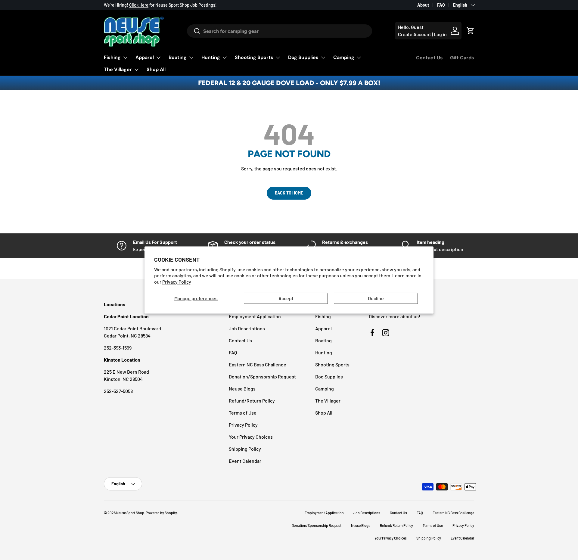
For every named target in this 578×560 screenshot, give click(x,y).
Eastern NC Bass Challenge (257, 364)
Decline (376, 298)
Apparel (144, 57)
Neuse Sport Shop (130, 513)
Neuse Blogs (242, 388)
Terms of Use (242, 412)
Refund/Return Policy (252, 400)
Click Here (138, 5)
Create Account (414, 34)
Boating (178, 57)
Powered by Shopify (161, 513)
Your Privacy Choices (251, 437)
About (423, 5)
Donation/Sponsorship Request (262, 376)
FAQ (441, 5)
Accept (286, 298)
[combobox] (279, 31)
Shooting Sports (254, 57)
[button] (470, 30)
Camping (343, 57)
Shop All (156, 69)
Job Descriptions (247, 328)
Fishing (112, 57)
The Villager (118, 69)
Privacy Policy (176, 282)
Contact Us (429, 57)
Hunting (210, 57)
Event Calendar (245, 461)
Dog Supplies (303, 57)
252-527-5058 (118, 391)
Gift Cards (462, 57)
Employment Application (255, 316)
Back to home (289, 192)
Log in (440, 34)
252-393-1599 (118, 347)
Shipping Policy (245, 449)
